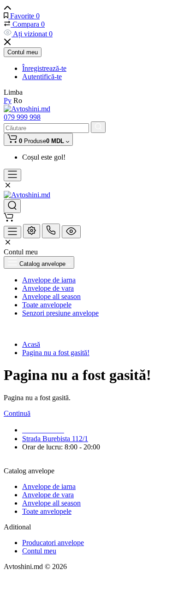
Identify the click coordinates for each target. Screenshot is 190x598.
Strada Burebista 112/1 (55, 439)
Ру (8, 100)
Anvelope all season (51, 503)
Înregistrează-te (44, 68)
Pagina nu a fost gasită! (55, 352)
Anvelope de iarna (49, 486)
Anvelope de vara (48, 495)
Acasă (31, 344)
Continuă (17, 413)
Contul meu (22, 52)
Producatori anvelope (53, 542)
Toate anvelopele (46, 511)
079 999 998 (22, 117)
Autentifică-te (42, 76)
